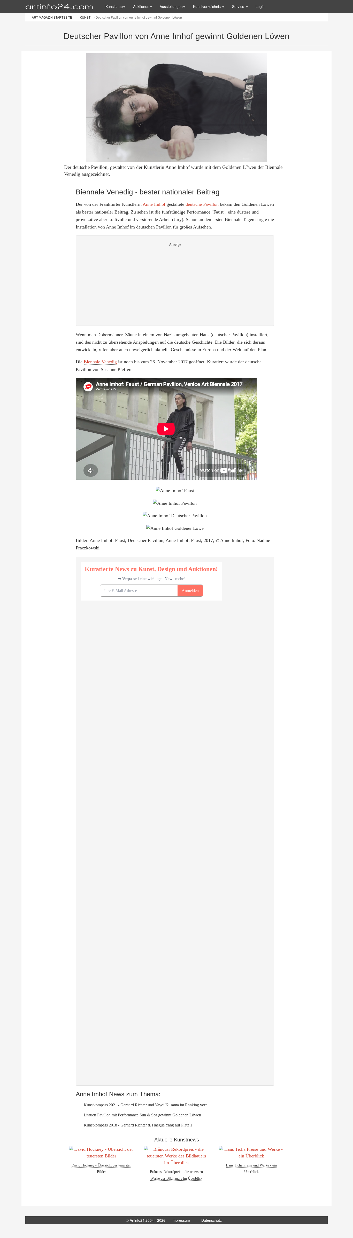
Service (238, 6)
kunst (85, 17)
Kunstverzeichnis (207, 6)
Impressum (181, 1220)
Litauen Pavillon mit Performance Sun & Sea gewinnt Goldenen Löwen (142, 1115)
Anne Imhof (154, 204)
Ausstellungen (171, 6)
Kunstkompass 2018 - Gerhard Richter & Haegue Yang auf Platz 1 (137, 1125)
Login (260, 6)
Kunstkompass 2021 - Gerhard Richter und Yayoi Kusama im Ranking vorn (145, 1105)
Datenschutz (211, 1220)
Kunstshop (114, 6)
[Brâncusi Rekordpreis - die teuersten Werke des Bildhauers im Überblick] (176, 1156)
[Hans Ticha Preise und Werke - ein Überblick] (251, 1152)
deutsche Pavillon (202, 204)
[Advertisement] (175, 284)
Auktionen (141, 6)
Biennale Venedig (100, 361)
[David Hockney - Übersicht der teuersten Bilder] (101, 1152)
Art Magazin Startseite (52, 17)
